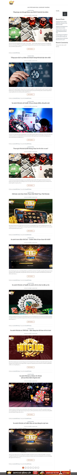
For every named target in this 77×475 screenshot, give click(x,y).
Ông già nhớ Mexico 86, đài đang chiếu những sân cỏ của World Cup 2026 (61, 23)
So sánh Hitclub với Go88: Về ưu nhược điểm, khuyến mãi (31, 103)
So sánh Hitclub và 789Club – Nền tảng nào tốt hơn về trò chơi (30, 330)
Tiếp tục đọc (30, 94)
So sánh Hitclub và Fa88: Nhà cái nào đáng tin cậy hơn (30, 423)
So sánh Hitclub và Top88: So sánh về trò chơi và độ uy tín (30, 285)
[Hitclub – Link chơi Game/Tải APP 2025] (14, 2)
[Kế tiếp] (38, 468)
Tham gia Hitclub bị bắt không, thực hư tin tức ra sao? (30, 148)
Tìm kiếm (57, 10)
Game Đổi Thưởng (31, 10)
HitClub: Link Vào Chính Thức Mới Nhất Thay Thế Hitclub (30, 194)
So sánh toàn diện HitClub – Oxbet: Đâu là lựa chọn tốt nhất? (31, 239)
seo (36, 15)
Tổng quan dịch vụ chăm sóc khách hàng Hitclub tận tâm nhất (31, 57)
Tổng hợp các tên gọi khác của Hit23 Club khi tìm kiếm (30, 12)
